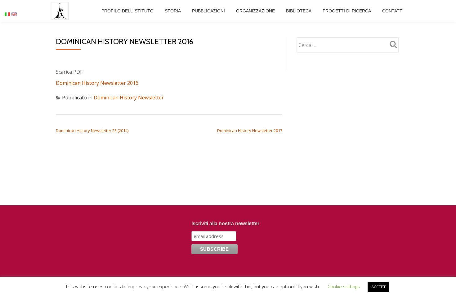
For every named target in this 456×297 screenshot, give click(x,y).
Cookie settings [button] (344, 286)
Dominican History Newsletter (129, 97)
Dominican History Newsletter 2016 (97, 83)
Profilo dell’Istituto (127, 10)
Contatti (393, 10)
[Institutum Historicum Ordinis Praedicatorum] (61, 11)
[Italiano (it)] (7, 13)
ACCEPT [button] (378, 287)
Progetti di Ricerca (347, 10)
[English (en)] (14, 13)
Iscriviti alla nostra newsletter (225, 223)
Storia (173, 10)
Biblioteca (298, 10)
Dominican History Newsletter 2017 (249, 130)
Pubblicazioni (208, 10)
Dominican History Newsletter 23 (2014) (92, 130)
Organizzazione (255, 10)
